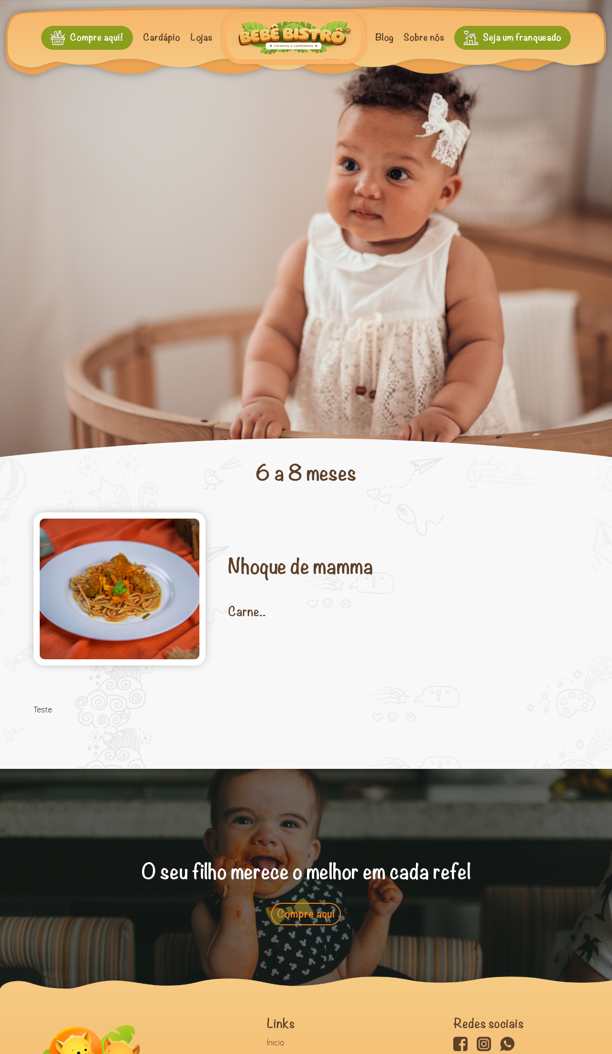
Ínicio (275, 1042)
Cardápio (161, 37)
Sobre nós (424, 37)
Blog (384, 37)
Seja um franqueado (522, 37)
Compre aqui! (96, 37)
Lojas (201, 37)
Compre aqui (306, 913)
